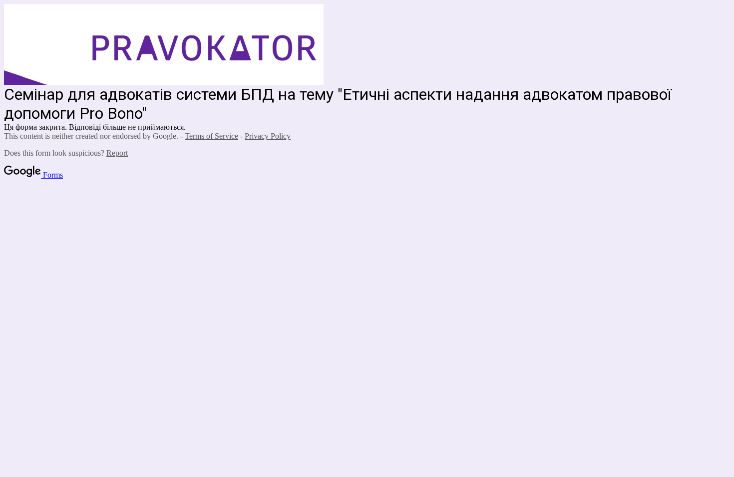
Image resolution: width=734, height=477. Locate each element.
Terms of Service (211, 136)
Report (117, 153)
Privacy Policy (268, 136)
